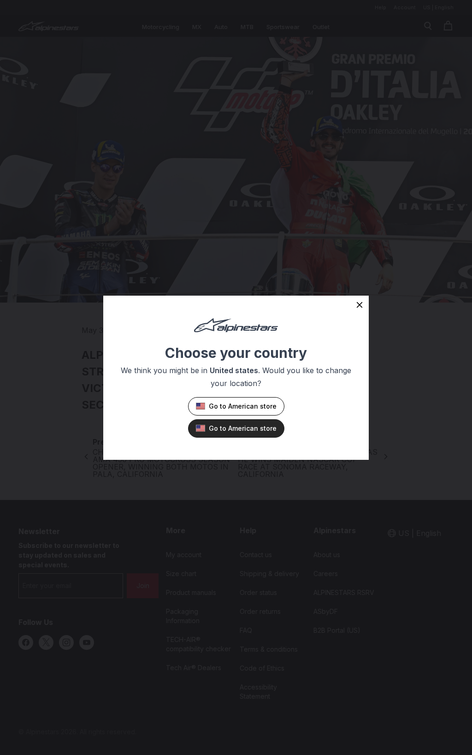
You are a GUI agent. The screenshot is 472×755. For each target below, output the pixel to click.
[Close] (359, 305)
